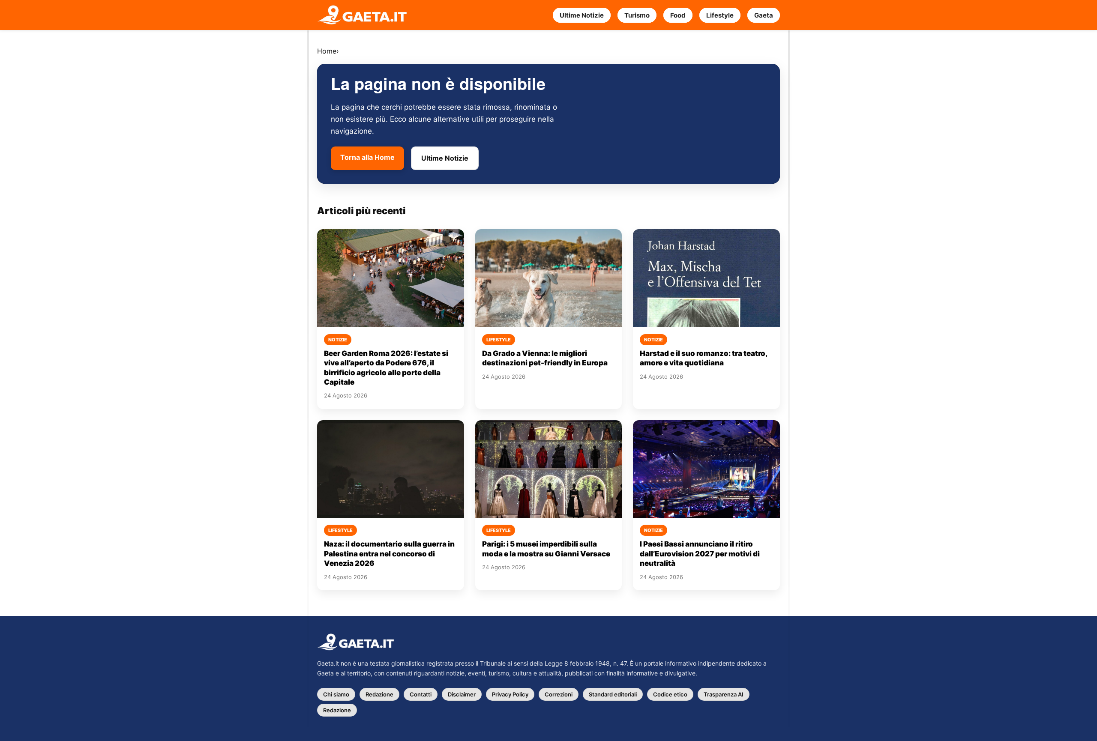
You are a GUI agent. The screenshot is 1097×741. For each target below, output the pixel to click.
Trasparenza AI (723, 694)
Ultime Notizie (582, 15)
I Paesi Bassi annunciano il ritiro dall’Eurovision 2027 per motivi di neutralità (700, 554)
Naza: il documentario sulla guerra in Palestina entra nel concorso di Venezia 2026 (389, 554)
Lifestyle (720, 15)
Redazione (379, 694)
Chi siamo (336, 694)
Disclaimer (462, 694)
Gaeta (763, 15)
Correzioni (558, 694)
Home (326, 51)
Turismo (637, 15)
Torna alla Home (367, 157)
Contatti (421, 694)
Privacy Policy (510, 694)
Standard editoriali (613, 694)
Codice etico (670, 694)
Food (678, 15)
